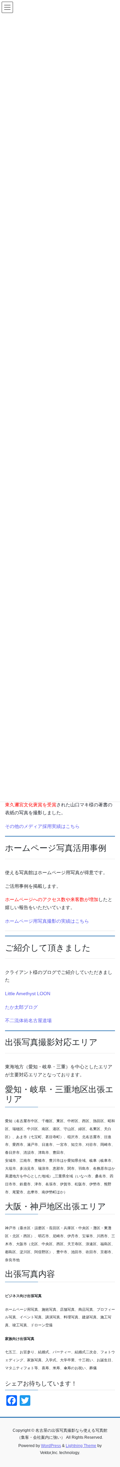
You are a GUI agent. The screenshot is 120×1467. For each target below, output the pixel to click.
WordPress (51, 1445)
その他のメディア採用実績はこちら (42, 826)
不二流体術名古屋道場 (28, 1020)
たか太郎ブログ (21, 1007)
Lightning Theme (81, 1445)
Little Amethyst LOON (27, 993)
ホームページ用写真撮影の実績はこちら (47, 921)
